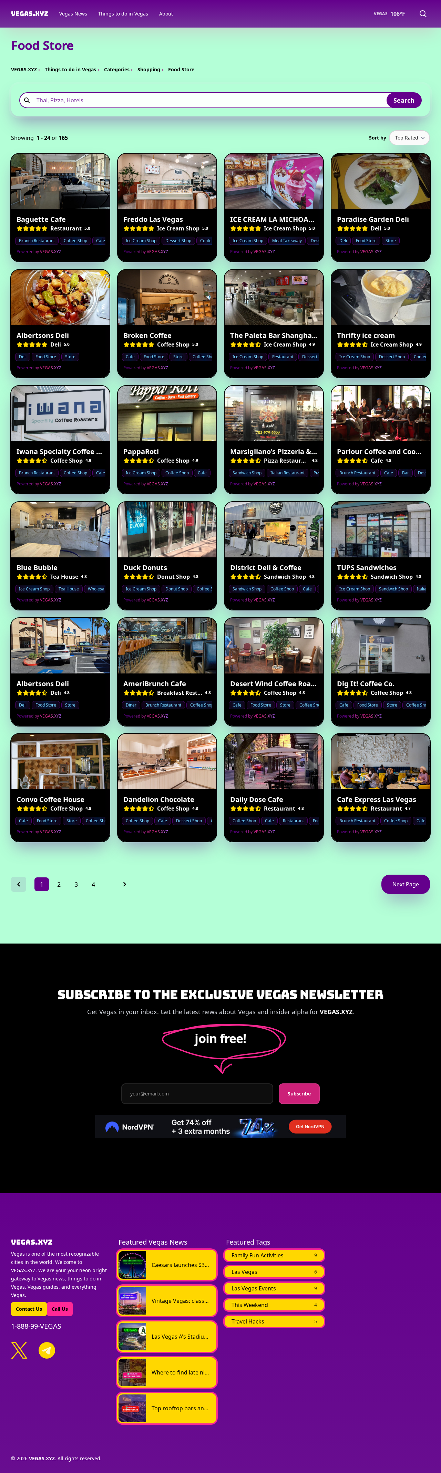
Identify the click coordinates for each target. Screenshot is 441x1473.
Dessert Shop (178, 241)
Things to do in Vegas (123, 13)
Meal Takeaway (287, 241)
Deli (343, 241)
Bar (405, 473)
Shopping (148, 69)
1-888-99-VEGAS (36, 1326)
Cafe (100, 241)
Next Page (405, 884)
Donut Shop (176, 589)
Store (391, 241)
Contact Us (29, 1309)
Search (403, 100)
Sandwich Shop (247, 473)
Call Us (60, 1309)
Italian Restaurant (287, 473)
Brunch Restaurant (37, 241)
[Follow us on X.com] (19, 1350)
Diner (131, 705)
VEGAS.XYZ (24, 69)
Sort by (377, 137)
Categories (117, 69)
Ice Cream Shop (141, 241)
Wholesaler (99, 589)
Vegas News (73, 13)
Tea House (69, 589)
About (166, 13)
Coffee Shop (75, 241)
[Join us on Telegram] (47, 1350)
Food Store (366, 241)
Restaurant (282, 357)
